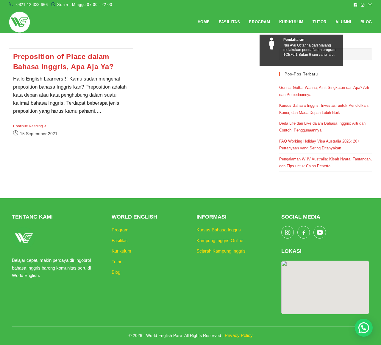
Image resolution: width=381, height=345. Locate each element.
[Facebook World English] (303, 232)
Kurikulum (121, 250)
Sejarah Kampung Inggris (221, 250)
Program (120, 229)
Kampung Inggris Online (219, 240)
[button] (364, 328)
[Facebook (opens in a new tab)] (355, 5)
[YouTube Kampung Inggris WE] (319, 232)
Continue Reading (29, 126)
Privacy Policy (239, 335)
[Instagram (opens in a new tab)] (362, 5)
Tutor (116, 261)
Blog (116, 272)
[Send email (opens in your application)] (369, 5)
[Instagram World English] (287, 232)
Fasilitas (120, 240)
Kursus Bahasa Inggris (218, 229)
